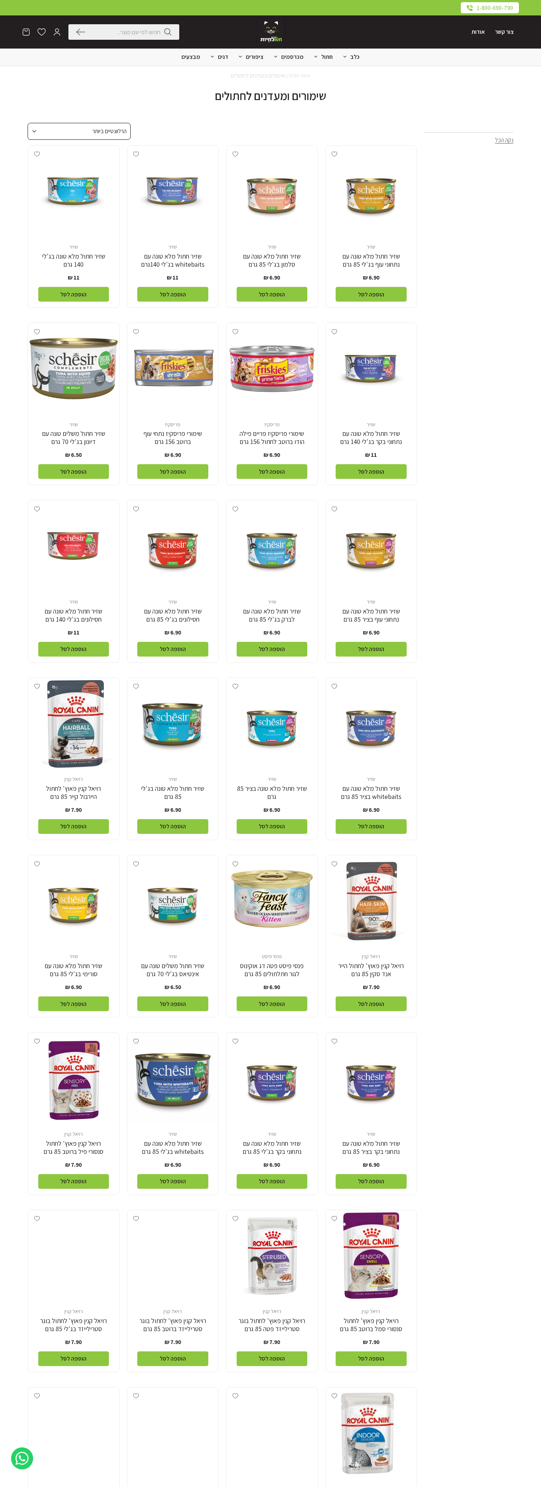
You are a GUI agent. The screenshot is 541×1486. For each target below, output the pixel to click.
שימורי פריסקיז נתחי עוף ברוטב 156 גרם (173, 438)
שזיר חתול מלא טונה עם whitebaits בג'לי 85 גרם (173, 1148)
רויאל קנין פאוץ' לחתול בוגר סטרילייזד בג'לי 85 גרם (73, 1325)
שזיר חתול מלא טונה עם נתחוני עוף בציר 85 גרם (371, 615)
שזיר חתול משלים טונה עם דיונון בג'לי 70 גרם (73, 438)
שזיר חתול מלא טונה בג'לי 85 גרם (172, 793)
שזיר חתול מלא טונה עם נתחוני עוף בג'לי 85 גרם (371, 260)
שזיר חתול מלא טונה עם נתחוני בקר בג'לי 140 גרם (371, 438)
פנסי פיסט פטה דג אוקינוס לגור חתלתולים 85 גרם (272, 970)
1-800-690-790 (495, 8)
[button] (57, 32)
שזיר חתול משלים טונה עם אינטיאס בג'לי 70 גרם (172, 970)
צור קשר (504, 32)
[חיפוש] (82, 32)
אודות (478, 32)
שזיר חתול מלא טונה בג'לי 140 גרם (73, 260)
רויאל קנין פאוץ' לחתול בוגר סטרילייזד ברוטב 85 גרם (172, 1325)
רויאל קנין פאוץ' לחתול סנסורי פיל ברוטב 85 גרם (73, 1148)
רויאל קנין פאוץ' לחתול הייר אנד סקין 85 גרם (371, 970)
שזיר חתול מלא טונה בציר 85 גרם (272, 793)
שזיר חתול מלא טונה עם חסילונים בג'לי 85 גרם (173, 615)
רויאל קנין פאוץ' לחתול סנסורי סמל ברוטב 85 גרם (371, 1325)
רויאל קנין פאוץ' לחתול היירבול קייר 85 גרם (73, 793)
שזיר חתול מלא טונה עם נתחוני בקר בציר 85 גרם (371, 1148)
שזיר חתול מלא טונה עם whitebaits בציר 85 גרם (371, 793)
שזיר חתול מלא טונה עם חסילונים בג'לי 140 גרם (73, 615)
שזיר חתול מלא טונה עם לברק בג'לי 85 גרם (272, 615)
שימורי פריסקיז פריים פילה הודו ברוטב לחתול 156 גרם (272, 438)
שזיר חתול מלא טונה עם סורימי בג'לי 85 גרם (73, 970)
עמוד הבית (299, 75)
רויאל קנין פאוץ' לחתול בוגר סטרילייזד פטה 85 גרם (271, 1325)
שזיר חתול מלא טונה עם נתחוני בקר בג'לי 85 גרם (272, 1148)
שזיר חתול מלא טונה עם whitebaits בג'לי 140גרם (173, 260)
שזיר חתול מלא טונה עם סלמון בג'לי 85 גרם (272, 260)
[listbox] (79, 131)
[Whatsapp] (22, 1458)
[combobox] (124, 32)
